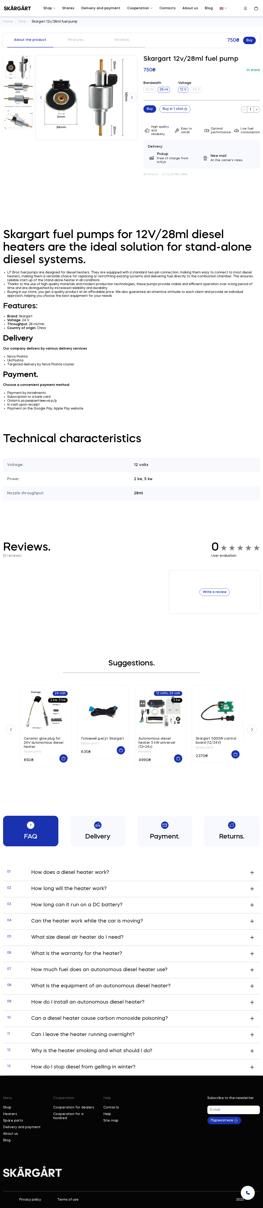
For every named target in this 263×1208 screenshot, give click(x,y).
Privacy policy (30, 1199)
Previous (41, 97)
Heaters (10, 1114)
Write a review (214, 592)
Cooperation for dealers (73, 1107)
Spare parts (13, 1120)
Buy (249, 40)
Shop (47, 8)
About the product (30, 40)
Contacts (167, 8)
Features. (76, 40)
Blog (209, 8)
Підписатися (222, 1120)
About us (190, 8)
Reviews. (122, 40)
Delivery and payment (100, 8)
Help (107, 1114)
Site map (111, 1120)
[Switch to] (221, 8)
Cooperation (138, 8)
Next (132, 97)
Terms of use (67, 1199)
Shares (68, 8)
